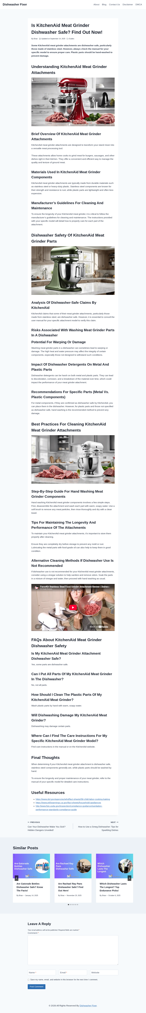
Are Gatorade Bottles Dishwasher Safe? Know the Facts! (30, 887)
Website (95, 972)
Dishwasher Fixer (88, 1005)
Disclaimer (128, 4)
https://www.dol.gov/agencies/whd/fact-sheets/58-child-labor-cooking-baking (73, 799)
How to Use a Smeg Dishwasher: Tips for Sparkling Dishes (98, 826)
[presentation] (31, 866)
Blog (104, 4)
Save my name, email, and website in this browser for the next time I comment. (64, 980)
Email (63, 972)
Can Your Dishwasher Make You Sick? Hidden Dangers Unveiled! (46, 826)
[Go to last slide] (16, 878)
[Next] (129, 878)
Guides (71, 39)
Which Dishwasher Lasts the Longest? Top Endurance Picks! (113, 887)
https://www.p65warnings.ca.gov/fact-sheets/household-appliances (68, 802)
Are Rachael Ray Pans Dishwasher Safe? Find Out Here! (70, 887)
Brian (36, 39)
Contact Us (114, 4)
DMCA (139, 4)
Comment (33, 933)
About (96, 4)
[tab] (68, 904)
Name (32, 972)
